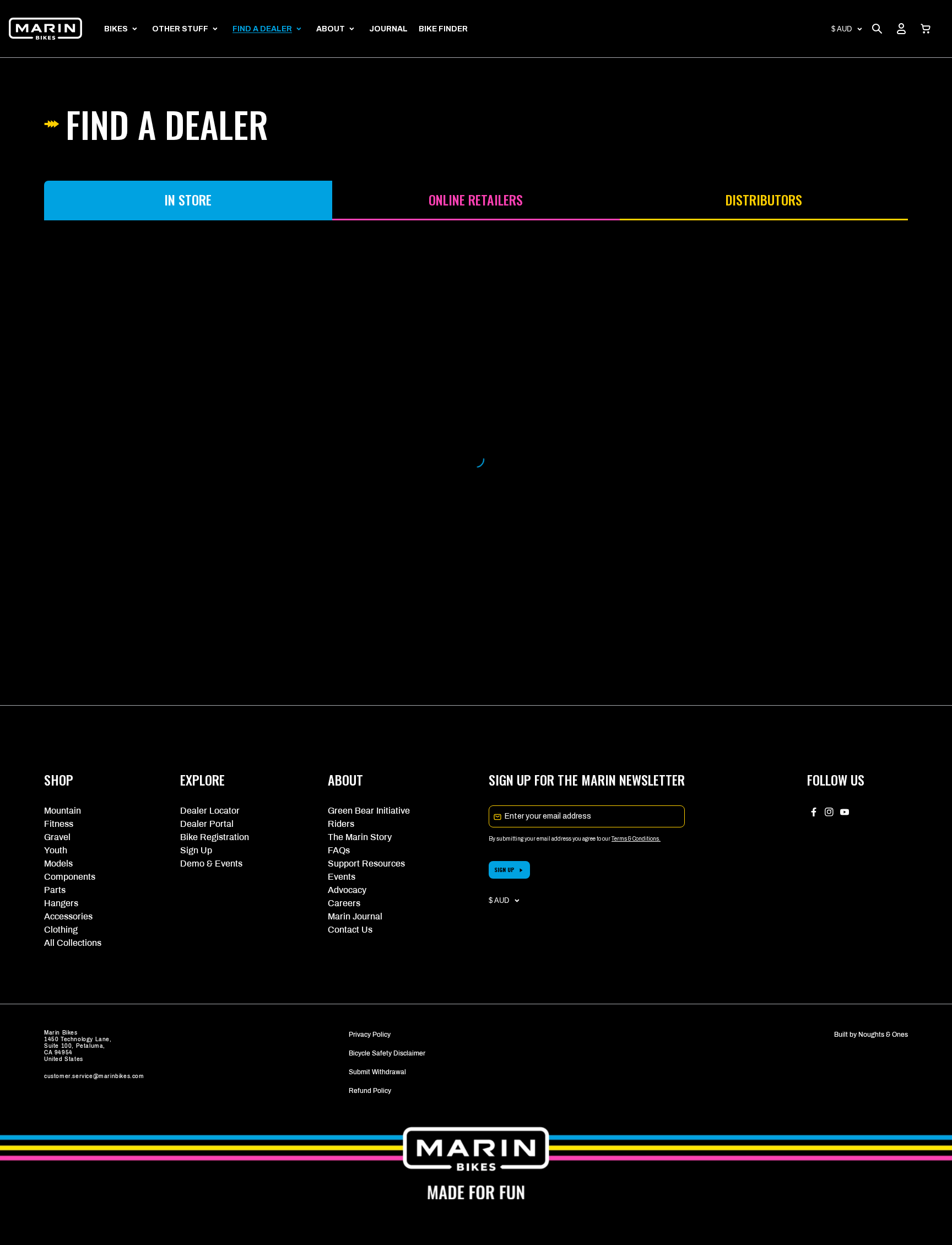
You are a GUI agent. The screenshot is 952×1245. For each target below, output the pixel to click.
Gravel (57, 837)
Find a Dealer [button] (262, 29)
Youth (55, 850)
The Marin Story (360, 837)
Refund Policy (370, 1091)
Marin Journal (355, 916)
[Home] (45, 29)
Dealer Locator (210, 810)
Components (69, 876)
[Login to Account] (901, 28)
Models (58, 863)
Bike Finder (443, 29)
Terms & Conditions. (636, 839)
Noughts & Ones (883, 1034)
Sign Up (196, 850)
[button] (925, 28)
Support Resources (366, 863)
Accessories (68, 916)
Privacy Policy (370, 1034)
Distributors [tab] (764, 199)
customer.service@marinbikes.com (94, 1076)
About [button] (330, 29)
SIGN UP (504, 869)
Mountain (62, 810)
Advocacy (347, 890)
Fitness (58, 824)
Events (341, 876)
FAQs (339, 850)
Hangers (61, 903)
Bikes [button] (116, 29)
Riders (341, 824)
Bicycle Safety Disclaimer (387, 1053)
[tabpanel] (476, 459)
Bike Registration (214, 837)
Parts (55, 890)
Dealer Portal (207, 824)
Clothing (61, 929)
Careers (344, 903)
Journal (388, 29)
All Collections (72, 943)
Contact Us (350, 929)
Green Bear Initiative (369, 810)
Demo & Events (211, 863)
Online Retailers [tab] (476, 199)
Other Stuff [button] (180, 29)
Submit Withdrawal (377, 1072)
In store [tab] (188, 199)
